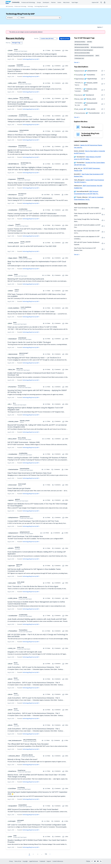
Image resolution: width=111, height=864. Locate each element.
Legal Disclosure (33, 861)
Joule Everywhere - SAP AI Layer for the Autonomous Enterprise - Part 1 (34, 729)
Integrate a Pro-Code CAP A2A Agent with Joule (25, 652)
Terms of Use (17, 861)
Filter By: (8, 42)
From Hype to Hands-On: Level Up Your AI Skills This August (29, 342)
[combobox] (40, 17)
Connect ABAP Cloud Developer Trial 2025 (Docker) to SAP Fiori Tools (33, 521)
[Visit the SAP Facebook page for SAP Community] (92, 861)
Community (15, 2)
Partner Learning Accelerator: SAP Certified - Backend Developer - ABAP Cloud (36, 119)
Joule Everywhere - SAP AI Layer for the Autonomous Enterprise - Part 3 (34, 698)
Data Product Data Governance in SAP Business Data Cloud (29, 473)
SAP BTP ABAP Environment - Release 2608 (23, 442)
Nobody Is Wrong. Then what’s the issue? (22, 759)
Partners (53, 2)
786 (46, 854)
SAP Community (9, 6)
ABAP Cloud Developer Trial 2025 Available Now (25, 536)
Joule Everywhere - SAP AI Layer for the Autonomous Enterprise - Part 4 (34, 682)
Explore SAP (95, 2)
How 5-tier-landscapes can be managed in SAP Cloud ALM (29, 87)
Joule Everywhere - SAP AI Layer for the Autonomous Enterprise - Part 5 (34, 667)
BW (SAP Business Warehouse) (81, 44)
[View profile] (10, 50)
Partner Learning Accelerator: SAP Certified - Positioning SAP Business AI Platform (37, 458)
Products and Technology (28, 2)
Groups (39, 2)
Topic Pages (75, 2)
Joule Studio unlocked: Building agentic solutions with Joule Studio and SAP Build (37, 619)
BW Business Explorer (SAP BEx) (82, 47)
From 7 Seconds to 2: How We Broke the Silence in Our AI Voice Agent (33, 586)
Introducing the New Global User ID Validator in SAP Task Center (31, 311)
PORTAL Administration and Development (84, 55)
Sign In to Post (64, 38)
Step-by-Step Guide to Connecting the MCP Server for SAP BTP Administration (36, 183)
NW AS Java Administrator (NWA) (82, 52)
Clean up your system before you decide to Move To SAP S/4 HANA (32, 327)
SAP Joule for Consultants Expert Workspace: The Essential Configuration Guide (37, 825)
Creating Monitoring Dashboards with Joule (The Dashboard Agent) (32, 54)
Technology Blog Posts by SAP (31, 59)
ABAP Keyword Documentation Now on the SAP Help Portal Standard (33, 809)
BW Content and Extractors (97, 47)
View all (76, 62)
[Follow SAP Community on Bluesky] (95, 861)
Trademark (42, 861)
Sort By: (36, 38)
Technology (30, 6)
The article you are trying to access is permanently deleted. (26, 32)
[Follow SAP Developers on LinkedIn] (100, 861)
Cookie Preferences (57, 861)
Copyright (25, 861)
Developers (46, 2)
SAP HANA (89, 41)
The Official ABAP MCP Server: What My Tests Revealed (28, 744)
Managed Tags (16, 42)
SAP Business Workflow (80, 41)
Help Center (66, 2)
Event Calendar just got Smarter (19, 488)
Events (59, 2)
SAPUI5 (97, 55)
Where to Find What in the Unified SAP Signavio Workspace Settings (32, 135)
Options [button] (99, 27)
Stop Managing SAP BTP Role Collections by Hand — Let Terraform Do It (34, 358)
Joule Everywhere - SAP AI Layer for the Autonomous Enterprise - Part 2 (34, 713)
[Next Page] (50, 854)
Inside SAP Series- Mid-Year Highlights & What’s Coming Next (30, 167)
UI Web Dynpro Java (79, 58)
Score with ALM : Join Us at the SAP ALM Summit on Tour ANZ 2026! (32, 246)
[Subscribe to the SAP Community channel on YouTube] (97, 861)
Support (49, 861)
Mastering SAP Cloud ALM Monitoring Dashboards (26, 279)
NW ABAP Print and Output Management (84, 50)
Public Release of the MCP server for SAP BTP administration (30, 198)
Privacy (11, 861)
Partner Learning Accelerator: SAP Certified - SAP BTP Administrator (32, 213)
